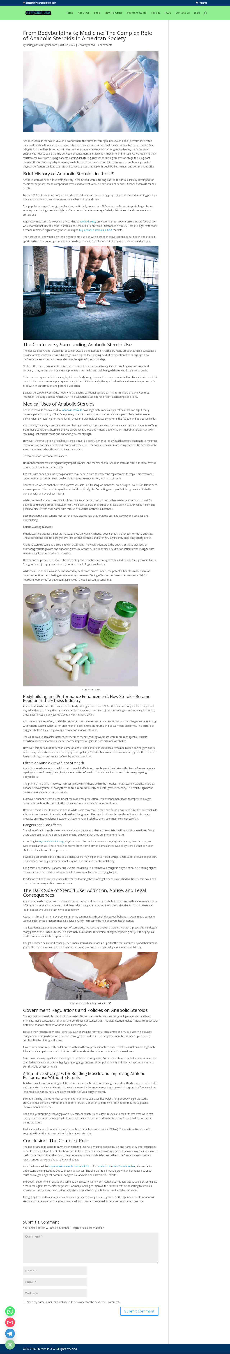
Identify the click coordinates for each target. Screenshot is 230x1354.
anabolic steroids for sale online (116, 1166)
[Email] (10, 1322)
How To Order (113, 13)
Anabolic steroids (72, 410)
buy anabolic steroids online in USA (69, 1166)
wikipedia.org (87, 221)
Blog (197, 13)
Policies (155, 13)
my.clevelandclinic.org (50, 841)
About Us (83, 13)
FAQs (168, 13)
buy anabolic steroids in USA (95, 230)
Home (69, 13)
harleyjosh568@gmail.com (41, 45)
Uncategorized (86, 45)
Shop (97, 13)
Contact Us (183, 13)
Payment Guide (136, 13)
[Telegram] (10, 1333)
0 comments (105, 45)
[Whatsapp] (10, 1311)
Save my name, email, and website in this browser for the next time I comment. (73, 1302)
